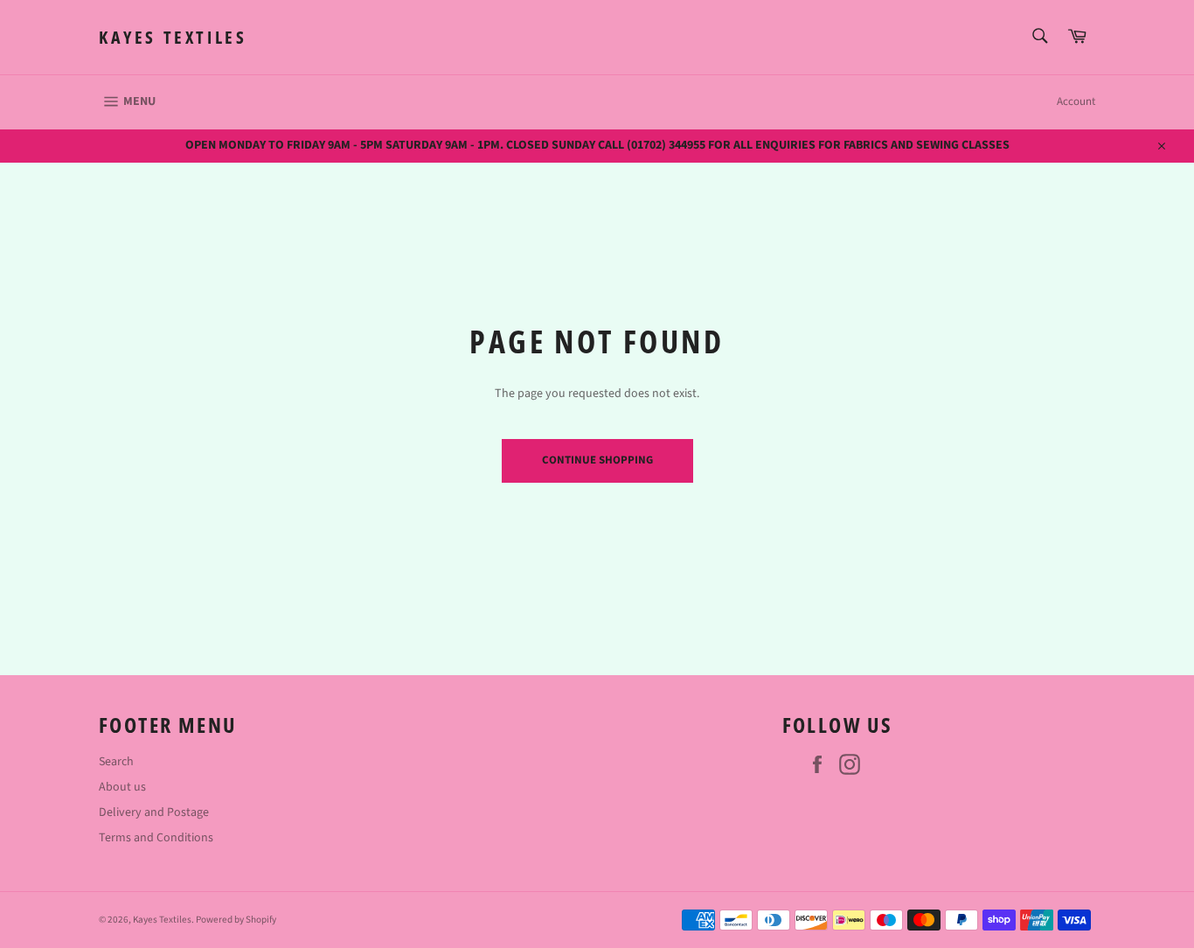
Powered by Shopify (236, 919)
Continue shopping (597, 460)
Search (116, 761)
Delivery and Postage (154, 812)
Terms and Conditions (156, 838)
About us (122, 787)
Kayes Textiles (172, 37)
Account (1076, 101)
